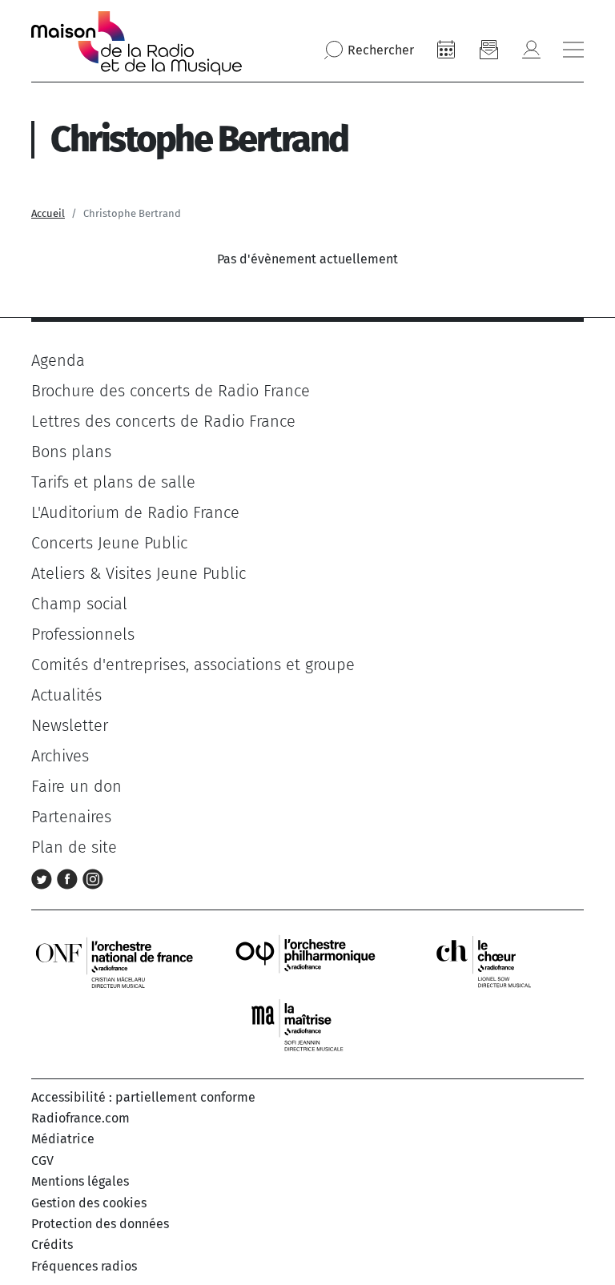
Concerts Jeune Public (109, 542)
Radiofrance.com (80, 1118)
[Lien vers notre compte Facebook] (69, 877)
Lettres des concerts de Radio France (163, 421)
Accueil (48, 213)
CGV (42, 1160)
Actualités (66, 695)
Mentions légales (80, 1181)
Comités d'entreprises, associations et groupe (193, 664)
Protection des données (100, 1223)
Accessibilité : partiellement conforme (143, 1097)
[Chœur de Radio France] (500, 961)
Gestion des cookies (89, 1203)
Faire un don (76, 786)
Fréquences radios (84, 1266)
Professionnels (83, 634)
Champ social (79, 603)
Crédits (52, 1244)
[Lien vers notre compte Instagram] (92, 877)
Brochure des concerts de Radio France (170, 390)
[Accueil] (136, 43)
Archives (60, 755)
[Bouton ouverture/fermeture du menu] (573, 49)
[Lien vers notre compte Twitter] (44, 877)
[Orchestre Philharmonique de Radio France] (307, 961)
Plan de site (74, 847)
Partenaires (71, 816)
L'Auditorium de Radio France (135, 512)
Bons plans (71, 451)
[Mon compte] (531, 49)
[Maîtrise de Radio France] (307, 1025)
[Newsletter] (488, 49)
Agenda (58, 360)
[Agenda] (446, 49)
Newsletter (69, 725)
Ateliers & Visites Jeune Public (138, 573)
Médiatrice (62, 1138)
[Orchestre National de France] (114, 961)
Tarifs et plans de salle (113, 482)
